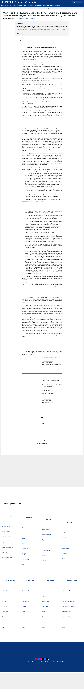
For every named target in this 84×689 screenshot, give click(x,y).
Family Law (24, 554)
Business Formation (46, 529)
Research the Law (21, 5)
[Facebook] (39, 656)
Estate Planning (25, 548)
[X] (47, 656)
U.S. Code (4, 596)
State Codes (24, 596)
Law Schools (31, 5)
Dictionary (64, 532)
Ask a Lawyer (13, 5)
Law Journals (65, 553)
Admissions (64, 537)
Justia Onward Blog (66, 617)
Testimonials (65, 622)
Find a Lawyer (4, 5)
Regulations (4, 601)
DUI (23, 543)
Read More (19, 33)
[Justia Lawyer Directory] (48, 656)
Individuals (29, 517)
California (24, 606)
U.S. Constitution (6, 591)
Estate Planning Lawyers (7, 547)
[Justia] (7, 2)
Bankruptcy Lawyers (6, 526)
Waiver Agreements (30, 18)
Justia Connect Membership (68, 591)
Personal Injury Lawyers (7, 557)
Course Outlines (65, 548)
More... (3, 562)
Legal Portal (28, 661)
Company (34, 661)
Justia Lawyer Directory (67, 596)
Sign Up (80, 2)
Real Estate (44, 555)
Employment (45, 540)
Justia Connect (21, 661)
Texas (23, 622)
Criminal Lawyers (6, 536)
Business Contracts (13, 8)
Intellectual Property (46, 545)
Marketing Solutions (55, 5)
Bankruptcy (24, 528)
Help (39, 661)
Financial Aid (65, 543)
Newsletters (46, 5)
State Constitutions (26, 591)
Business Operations (46, 534)
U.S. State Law (30, 580)
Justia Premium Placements (68, 601)
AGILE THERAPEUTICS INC (24, 8)
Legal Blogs (44, 596)
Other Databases (50, 580)
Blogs (63, 558)
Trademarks (45, 617)
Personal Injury (25, 559)
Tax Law (44, 560)
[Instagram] (41, 656)
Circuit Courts (5, 611)
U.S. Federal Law (10, 580)
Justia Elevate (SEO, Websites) (68, 606)
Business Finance (19, 18)
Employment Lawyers (7, 542)
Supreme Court (5, 606)
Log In (74, 2)
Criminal (24, 533)
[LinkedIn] (35, 656)
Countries (44, 622)
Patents (43, 611)
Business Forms (45, 601)
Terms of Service (45, 661)
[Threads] (43, 656)
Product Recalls (45, 606)
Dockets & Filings (6, 622)
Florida (23, 611)
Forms (6, 8)
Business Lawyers (6, 531)
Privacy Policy (53, 661)
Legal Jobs (44, 591)
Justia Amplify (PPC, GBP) (67, 611)
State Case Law (25, 601)
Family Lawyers (5, 552)
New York (24, 617)
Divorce (23, 538)
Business (48, 519)
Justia (2, 8)
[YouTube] (37, 656)
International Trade (46, 550)
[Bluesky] (45, 656)
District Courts (5, 617)
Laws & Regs (38, 5)
